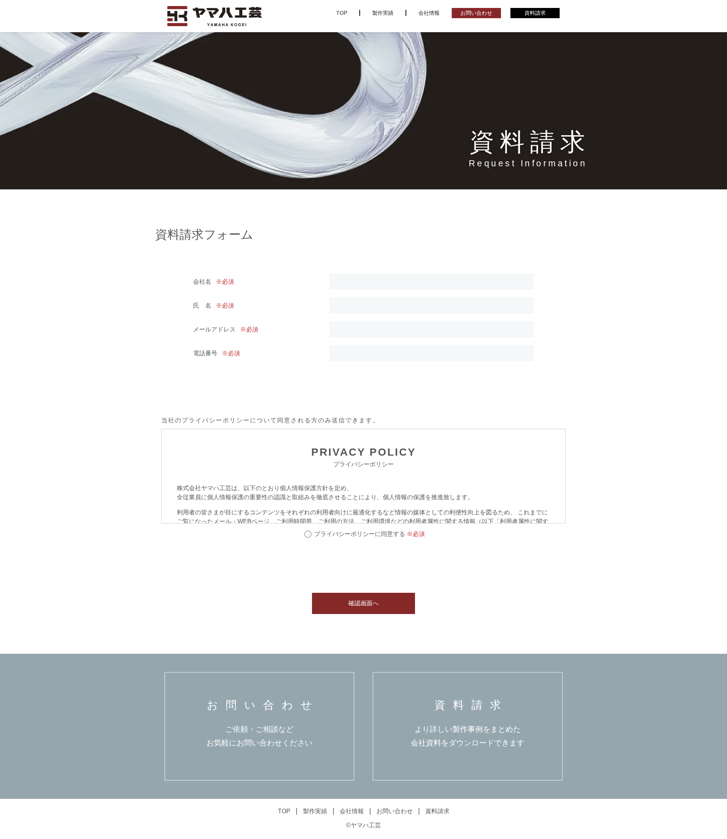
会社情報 (429, 13)
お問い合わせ (476, 13)
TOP (341, 13)
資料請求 (535, 13)
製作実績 (382, 13)
